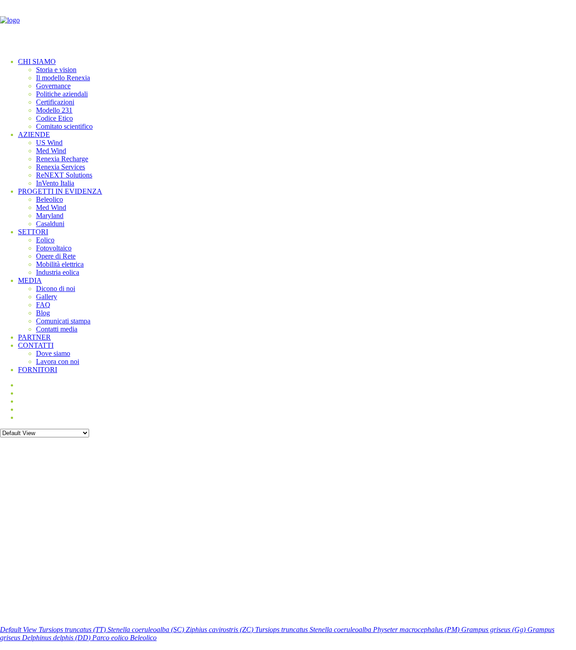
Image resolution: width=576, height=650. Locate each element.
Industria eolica (57, 272)
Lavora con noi (57, 361)
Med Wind (51, 151)
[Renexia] (288, 25)
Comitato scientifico (64, 126)
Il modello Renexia (63, 78)
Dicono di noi (55, 288)
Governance (53, 86)
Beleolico (49, 199)
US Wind (49, 142)
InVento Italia (55, 183)
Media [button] (30, 280)
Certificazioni (55, 102)
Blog (43, 313)
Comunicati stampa (63, 321)
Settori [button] (33, 232)
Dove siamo (53, 353)
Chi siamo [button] (37, 61)
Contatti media (56, 329)
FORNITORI (37, 369)
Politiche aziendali (62, 94)
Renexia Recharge (62, 159)
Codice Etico (54, 118)
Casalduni (50, 223)
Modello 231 (54, 110)
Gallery (46, 296)
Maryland (49, 215)
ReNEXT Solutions (64, 175)
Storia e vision (56, 69)
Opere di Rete (56, 256)
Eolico (45, 240)
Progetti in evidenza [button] (60, 191)
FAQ (43, 305)
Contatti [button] (36, 345)
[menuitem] (297, 94)
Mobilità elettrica (60, 264)
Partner (34, 337)
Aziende (34, 134)
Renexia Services (60, 167)
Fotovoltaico (54, 248)
